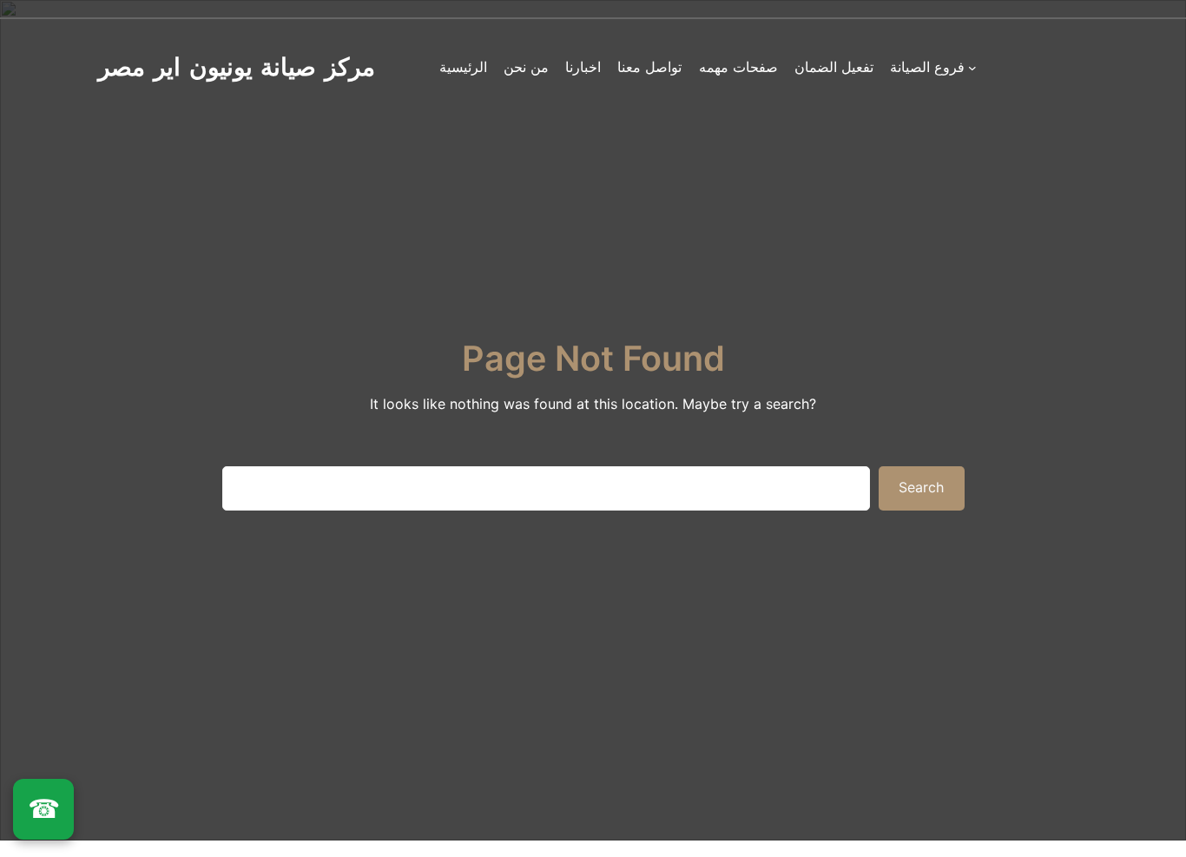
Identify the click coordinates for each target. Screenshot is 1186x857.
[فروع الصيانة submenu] (972, 67)
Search (921, 487)
